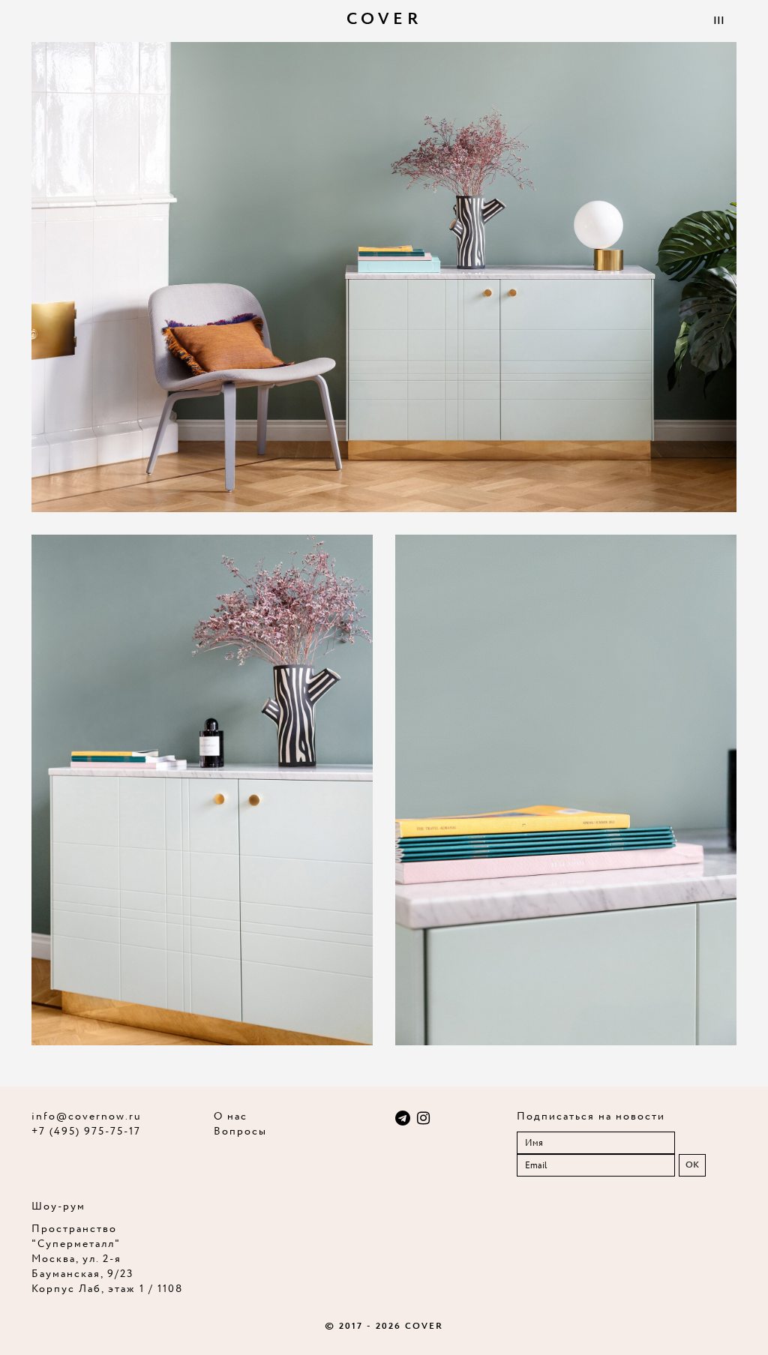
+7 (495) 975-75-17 (86, 1131)
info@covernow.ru (87, 1116)
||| (718, 20)
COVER (384, 19)
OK (692, 1165)
